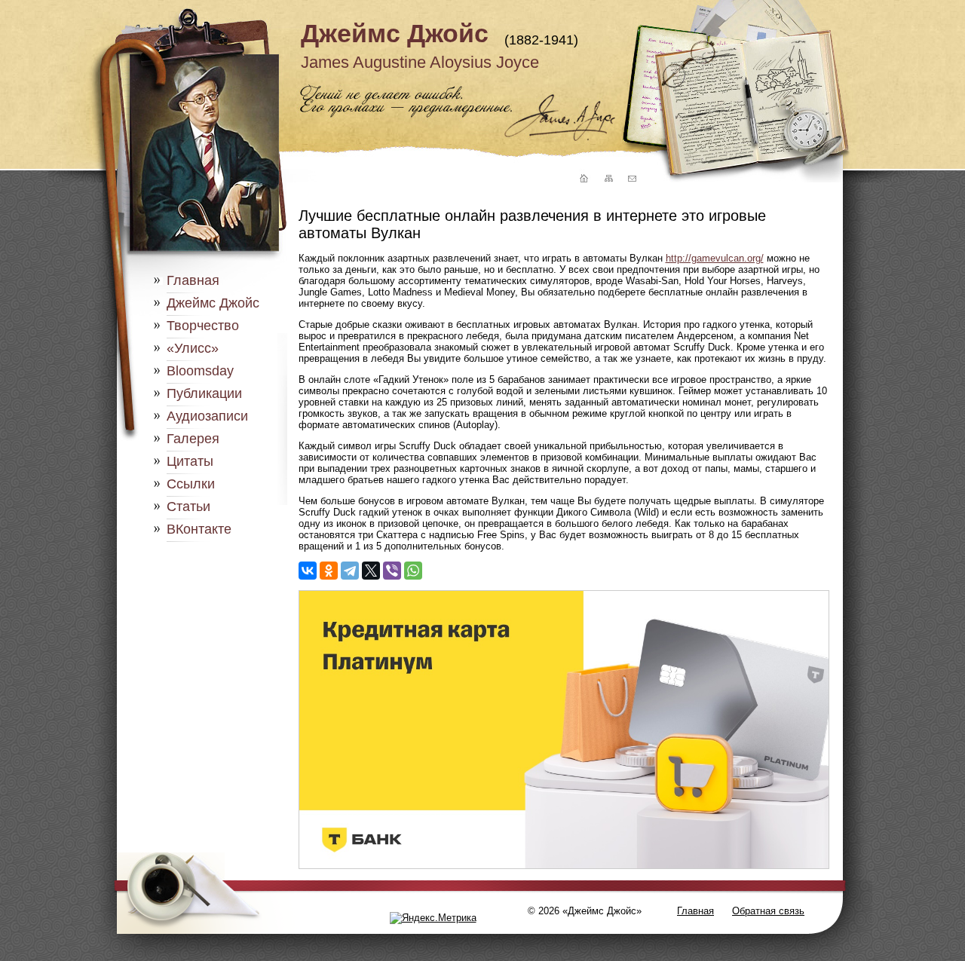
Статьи (188, 506)
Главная (193, 280)
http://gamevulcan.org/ (715, 258)
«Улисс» (193, 348)
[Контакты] (632, 179)
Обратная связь (768, 911)
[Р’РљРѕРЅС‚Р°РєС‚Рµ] (308, 571)
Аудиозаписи (207, 416)
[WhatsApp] (413, 571)
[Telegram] (350, 571)
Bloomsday (200, 370)
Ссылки (191, 483)
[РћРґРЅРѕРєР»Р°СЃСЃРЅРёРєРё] (329, 571)
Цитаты (190, 461)
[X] (371, 571)
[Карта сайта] (608, 179)
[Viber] (392, 571)
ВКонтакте (199, 529)
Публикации (204, 393)
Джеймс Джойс (395, 33)
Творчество (203, 325)
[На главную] (582, 179)
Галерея (193, 438)
